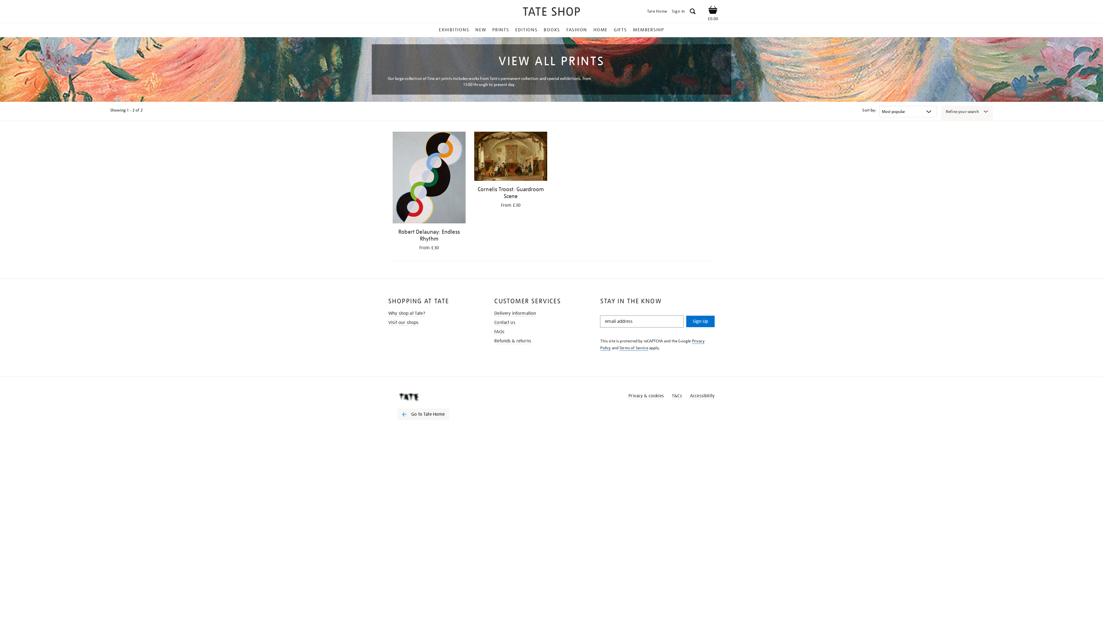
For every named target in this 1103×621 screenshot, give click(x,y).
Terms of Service (633, 347)
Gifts (620, 30)
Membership (648, 30)
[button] (692, 12)
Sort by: (869, 110)
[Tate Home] (434, 397)
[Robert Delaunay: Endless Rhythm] (429, 178)
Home (600, 30)
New (480, 30)
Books (552, 30)
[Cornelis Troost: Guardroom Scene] (510, 157)
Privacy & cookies (646, 396)
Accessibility (702, 396)
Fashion (576, 30)
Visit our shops (403, 322)
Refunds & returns (512, 341)
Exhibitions (454, 30)
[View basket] (713, 11)
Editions (526, 30)
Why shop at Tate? (406, 313)
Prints (500, 30)
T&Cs (677, 396)
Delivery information (515, 313)
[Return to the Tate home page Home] (551, 12)
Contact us (504, 322)
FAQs (499, 332)
